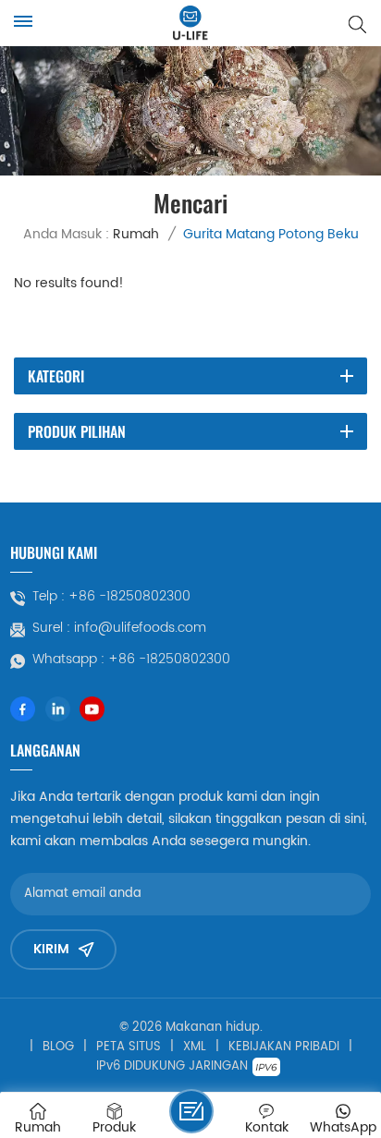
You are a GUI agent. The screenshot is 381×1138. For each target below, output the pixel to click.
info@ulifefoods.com (140, 628)
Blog (58, 1047)
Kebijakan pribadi (283, 1047)
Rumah (136, 234)
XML (194, 1047)
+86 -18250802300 (129, 597)
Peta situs (128, 1047)
